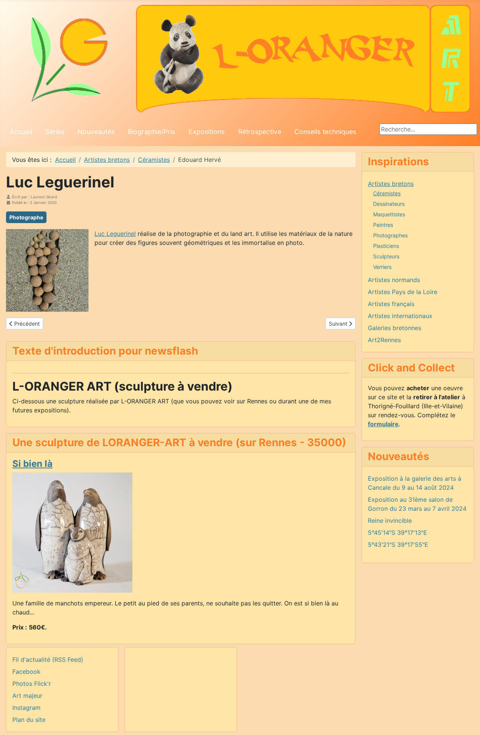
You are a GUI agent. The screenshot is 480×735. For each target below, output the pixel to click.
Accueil (21, 132)
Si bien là (32, 463)
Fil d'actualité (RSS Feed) (47, 659)
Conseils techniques (325, 132)
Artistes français (391, 304)
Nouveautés (96, 132)
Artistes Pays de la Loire (402, 292)
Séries (54, 132)
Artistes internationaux (400, 316)
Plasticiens (386, 246)
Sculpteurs (386, 256)
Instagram (26, 707)
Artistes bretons (391, 183)
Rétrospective (259, 132)
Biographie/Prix (152, 132)
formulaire (383, 424)
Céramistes (386, 193)
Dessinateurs (389, 204)
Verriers (382, 267)
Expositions (207, 132)
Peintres (383, 225)
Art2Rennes (384, 340)
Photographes (390, 235)
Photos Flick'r (31, 683)
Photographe (26, 217)
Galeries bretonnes (394, 328)
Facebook (26, 671)
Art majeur (27, 695)
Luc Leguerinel (115, 233)
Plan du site (28, 719)
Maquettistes (389, 214)
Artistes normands (394, 280)
